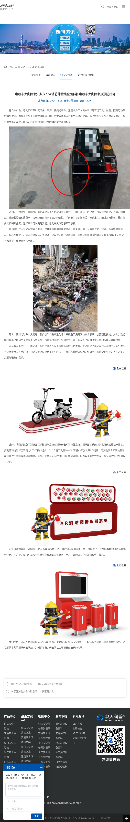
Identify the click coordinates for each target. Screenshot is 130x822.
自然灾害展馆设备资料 (61, 764)
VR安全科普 (38, 67)
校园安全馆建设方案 (27, 749)
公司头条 (36, 74)
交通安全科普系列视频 (44, 736)
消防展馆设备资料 (61, 726)
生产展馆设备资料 (61, 755)
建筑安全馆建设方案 (27, 759)
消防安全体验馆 (10, 726)
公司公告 (50, 74)
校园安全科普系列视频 (44, 745)
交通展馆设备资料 (61, 736)
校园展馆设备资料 (61, 745)
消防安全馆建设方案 (27, 730)
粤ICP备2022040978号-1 (85, 817)
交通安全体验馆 (10, 736)
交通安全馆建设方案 (27, 740)
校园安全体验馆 (10, 745)
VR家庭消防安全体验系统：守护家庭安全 (32, 691)
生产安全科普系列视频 (44, 755)
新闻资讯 (23, 67)
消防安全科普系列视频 (44, 726)
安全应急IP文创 (85, 74)
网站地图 (106, 817)
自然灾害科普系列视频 (44, 764)
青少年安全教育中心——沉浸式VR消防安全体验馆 (37, 683)
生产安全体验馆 (10, 755)
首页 (11, 67)
